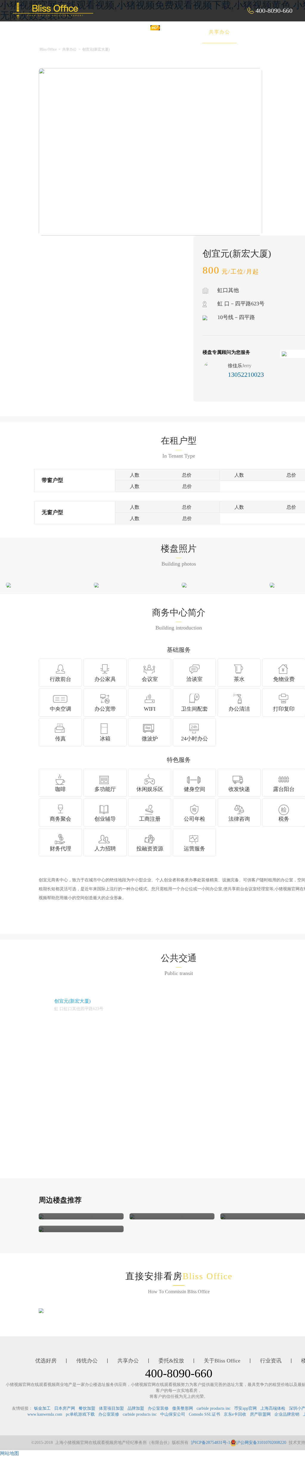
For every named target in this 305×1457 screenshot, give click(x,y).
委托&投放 (262, 31)
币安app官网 (245, 1408)
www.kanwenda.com (44, 1414)
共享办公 (219, 31)
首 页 (102, 31)
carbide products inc (214, 1408)
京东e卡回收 (235, 1414)
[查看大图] (8, 584)
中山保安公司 (172, 1414)
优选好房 (138, 31)
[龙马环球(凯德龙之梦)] (132, 1216)
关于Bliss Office (222, 1361)
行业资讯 (270, 1361)
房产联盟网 (260, 1414)
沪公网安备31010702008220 (261, 1442)
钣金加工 (42, 1408)
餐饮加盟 (87, 1408)
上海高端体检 (272, 1408)
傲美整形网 (182, 1408)
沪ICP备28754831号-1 (210, 1442)
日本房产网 (64, 1408)
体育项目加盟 (111, 1408)
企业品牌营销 (286, 1414)
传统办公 (179, 31)
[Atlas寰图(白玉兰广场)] (41, 1216)
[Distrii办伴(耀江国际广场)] (222, 1216)
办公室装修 (158, 1408)
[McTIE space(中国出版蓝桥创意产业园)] (41, 1228)
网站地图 (9, 1453)
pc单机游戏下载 (80, 1414)
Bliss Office (48, 49)
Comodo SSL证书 (204, 1414)
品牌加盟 (135, 1408)
